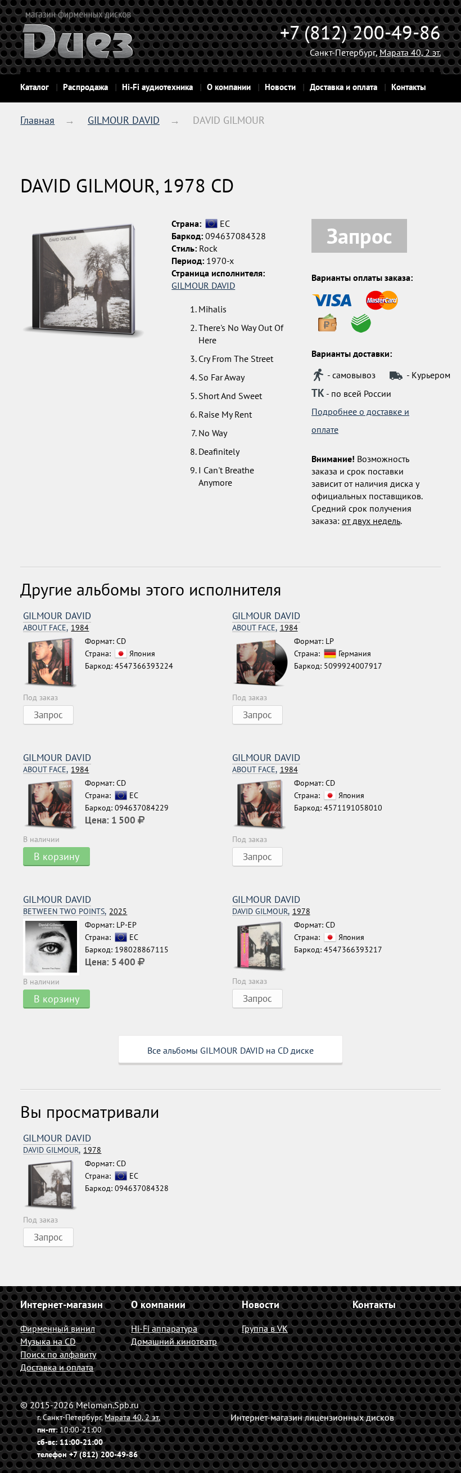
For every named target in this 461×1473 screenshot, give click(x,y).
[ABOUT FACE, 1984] (54, 663)
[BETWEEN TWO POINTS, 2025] (54, 947)
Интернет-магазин (61, 1304)
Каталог (34, 87)
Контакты (408, 87)
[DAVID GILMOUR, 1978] (263, 947)
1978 (271, 911)
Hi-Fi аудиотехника (157, 87)
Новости (280, 87)
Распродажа (85, 87)
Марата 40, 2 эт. (410, 52)
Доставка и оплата (343, 87)
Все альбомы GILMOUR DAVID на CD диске (230, 1050)
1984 (56, 628)
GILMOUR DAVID (124, 120)
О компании (229, 87)
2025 (75, 911)
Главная (37, 120)
